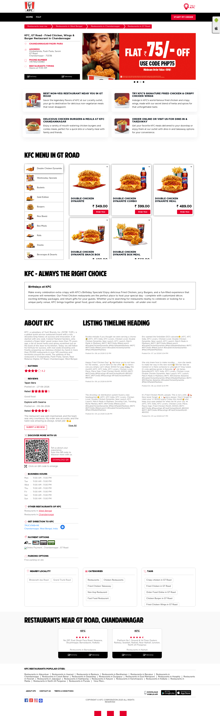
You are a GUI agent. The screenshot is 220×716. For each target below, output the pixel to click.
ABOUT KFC (31, 691)
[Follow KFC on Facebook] (26, 700)
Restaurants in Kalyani (102, 679)
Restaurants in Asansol (62, 674)
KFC (83, 630)
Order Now (100, 212)
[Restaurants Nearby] (189, 7)
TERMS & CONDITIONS (63, 691)
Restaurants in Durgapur (110, 677)
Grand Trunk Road (62, 580)
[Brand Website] (41, 700)
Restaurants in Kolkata (156, 679)
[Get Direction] (62, 529)
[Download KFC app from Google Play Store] (168, 695)
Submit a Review (35, 427)
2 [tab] (137, 82)
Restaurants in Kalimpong (76, 679)
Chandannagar (46, 515)
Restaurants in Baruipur (142, 674)
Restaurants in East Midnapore (140, 677)
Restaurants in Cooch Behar (55, 677)
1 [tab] (134, 82)
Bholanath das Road (39, 580)
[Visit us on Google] (31, 700)
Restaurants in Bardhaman (114, 674)
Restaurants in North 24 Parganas (49, 681)
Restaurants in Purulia (79, 681)
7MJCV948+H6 (31, 526)
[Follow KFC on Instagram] (36, 700)
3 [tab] (140, 82)
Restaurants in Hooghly (169, 677)
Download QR (61, 460)
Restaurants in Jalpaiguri (49, 679)
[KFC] (29, 11)
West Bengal (45, 511)
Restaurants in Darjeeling (84, 677)
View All (72, 426)
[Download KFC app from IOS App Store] (183, 695)
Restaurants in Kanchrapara (129, 679)
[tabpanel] (139, 56)
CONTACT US (45, 691)
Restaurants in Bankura (88, 674)
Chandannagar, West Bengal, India (41, 529)
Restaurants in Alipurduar (36, 674)
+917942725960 (37, 62)
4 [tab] (143, 82)
